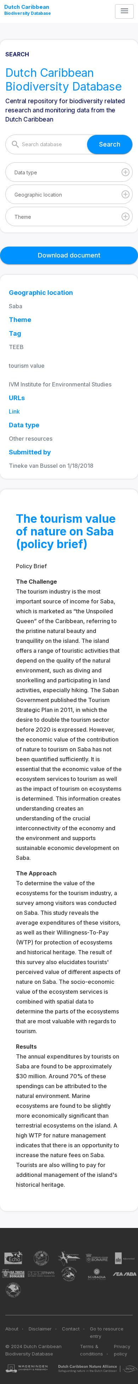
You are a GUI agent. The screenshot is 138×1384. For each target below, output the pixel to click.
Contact (71, 1329)
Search (109, 144)
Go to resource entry (106, 1332)
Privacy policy (122, 1350)
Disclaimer (40, 1329)
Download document (69, 255)
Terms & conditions (91, 1350)
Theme (23, 217)
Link (14, 411)
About (11, 1329)
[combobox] (69, 172)
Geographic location (38, 195)
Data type (26, 172)
